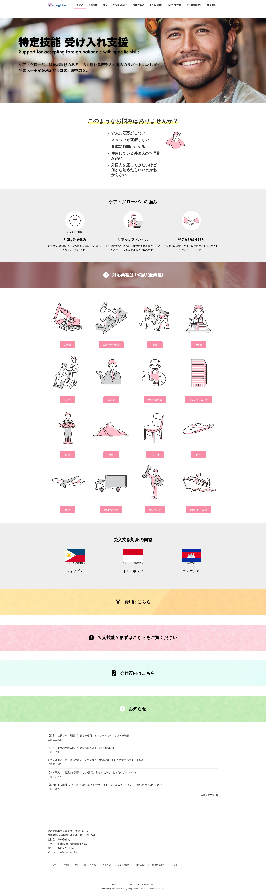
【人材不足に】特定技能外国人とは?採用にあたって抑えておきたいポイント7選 (92, 772)
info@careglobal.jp (67, 852)
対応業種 (65, 865)
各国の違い (107, 865)
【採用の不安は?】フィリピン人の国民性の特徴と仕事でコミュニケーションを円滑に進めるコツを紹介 (105, 785)
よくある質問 (123, 865)
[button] (67, 344)
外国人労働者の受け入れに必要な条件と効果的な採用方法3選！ (83, 748)
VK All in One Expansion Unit (153, 889)
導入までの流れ (90, 865)
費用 (77, 865)
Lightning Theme (131, 889)
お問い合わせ (140, 865)
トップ (53, 865)
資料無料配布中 (157, 865)
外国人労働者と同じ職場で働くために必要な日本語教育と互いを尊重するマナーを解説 (96, 760)
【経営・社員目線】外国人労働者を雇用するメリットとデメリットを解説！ (89, 735)
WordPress (116, 889)
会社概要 (173, 865)
